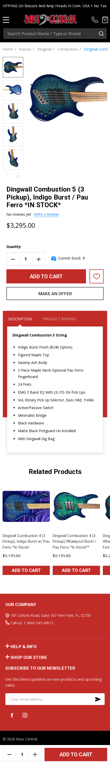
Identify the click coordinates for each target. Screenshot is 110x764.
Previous (8, 174)
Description (20, 318)
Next (18, 174)
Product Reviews (59, 318)
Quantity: (13, 247)
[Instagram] (24, 715)
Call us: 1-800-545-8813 (32, 622)
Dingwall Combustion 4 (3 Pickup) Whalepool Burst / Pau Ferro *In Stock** (74, 541)
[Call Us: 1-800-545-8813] (96, 20)
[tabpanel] (26, 530)
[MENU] (6, 19)
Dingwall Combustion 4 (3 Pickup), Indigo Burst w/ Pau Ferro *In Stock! (26, 541)
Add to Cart (46, 276)
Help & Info (23, 646)
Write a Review (46, 214)
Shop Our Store (28, 657)
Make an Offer (55, 293)
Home (8, 49)
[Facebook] (11, 715)
